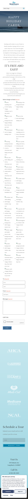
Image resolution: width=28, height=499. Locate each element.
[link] (14, 3)
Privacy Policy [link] (5, 488)
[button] (14, 8)
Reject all (20, 491)
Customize (5, 495)
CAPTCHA (5, 317)
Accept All (8, 491)
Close (11, 495)
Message (7, 299)
